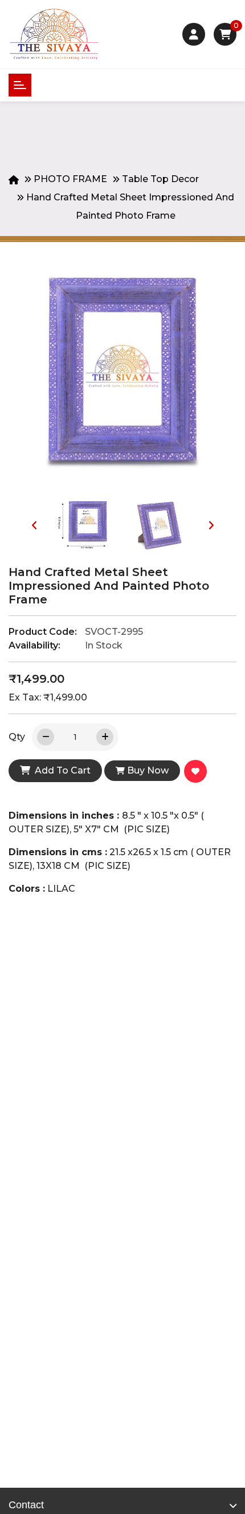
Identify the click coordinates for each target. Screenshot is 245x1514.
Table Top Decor (160, 179)
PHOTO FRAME (70, 179)
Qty (17, 736)
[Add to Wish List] (197, 773)
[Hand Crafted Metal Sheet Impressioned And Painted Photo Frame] (122, 377)
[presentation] (34, 525)
